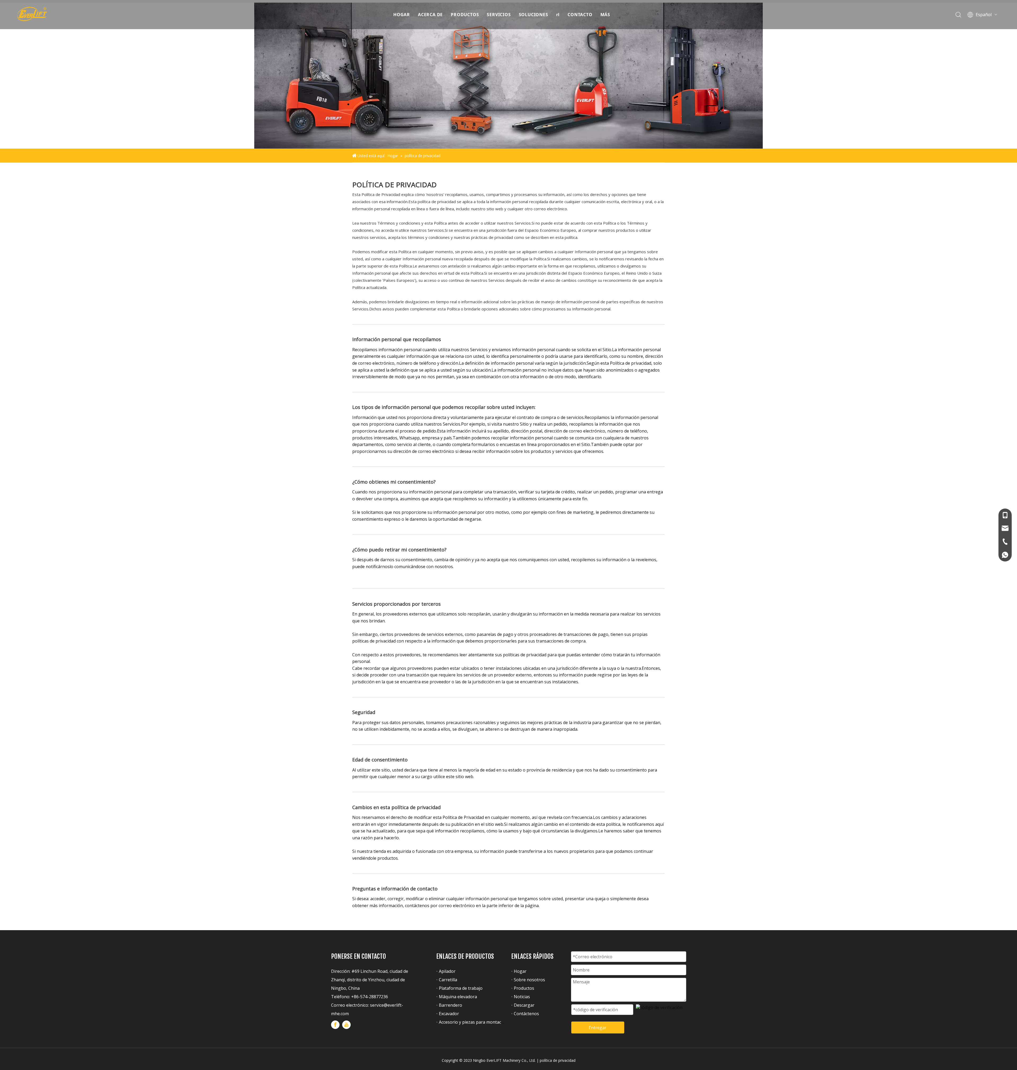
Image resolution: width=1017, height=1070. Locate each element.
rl (558, 14)
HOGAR (401, 14)
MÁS (605, 14)
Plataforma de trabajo (461, 988)
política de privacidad (558, 1060)
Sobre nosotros (529, 980)
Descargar (524, 1005)
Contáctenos (526, 1013)
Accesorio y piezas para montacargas (475, 1022)
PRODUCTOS (465, 14)
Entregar (597, 1028)
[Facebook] (335, 1024)
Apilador (447, 971)
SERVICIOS (499, 14)
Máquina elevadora (458, 997)
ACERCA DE (430, 14)
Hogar (520, 971)
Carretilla (448, 980)
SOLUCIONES (533, 14)
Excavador (449, 1013)
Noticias (522, 997)
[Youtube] (346, 1024)
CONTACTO (580, 14)
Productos (524, 988)
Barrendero (450, 1005)
